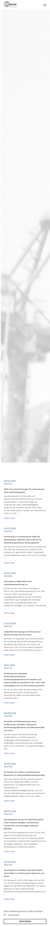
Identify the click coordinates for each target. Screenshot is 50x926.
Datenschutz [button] (13, 915)
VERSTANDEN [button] (25, 921)
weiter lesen (9, 518)
